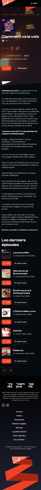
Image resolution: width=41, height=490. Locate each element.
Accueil (5, 15)
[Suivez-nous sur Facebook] (3, 405)
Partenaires (19, 420)
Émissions (14, 15)
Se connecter (19, 440)
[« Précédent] (4, 370)
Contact (19, 412)
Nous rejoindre (19, 436)
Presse (19, 416)
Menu (35, 3)
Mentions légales (19, 424)
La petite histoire (19, 432)
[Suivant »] (10, 370)
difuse (29, 448)
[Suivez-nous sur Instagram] (7, 405)
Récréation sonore (27, 15)
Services (19, 428)
